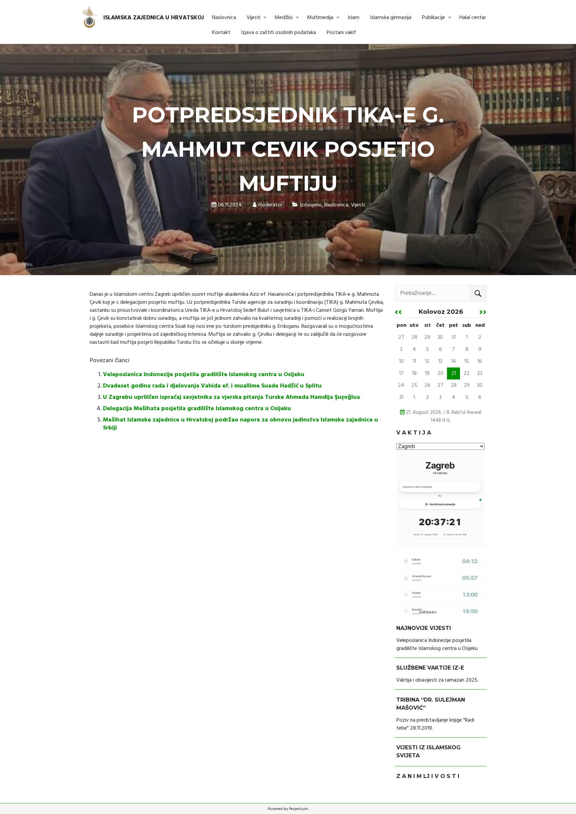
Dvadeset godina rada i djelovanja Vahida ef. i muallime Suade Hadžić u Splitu (212, 386)
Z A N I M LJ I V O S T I (427, 776)
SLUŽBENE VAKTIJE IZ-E (430, 668)
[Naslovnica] (90, 17)
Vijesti (253, 17)
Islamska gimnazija (390, 17)
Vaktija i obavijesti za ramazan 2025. (437, 680)
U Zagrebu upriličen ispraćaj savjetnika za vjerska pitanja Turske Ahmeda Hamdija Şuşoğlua (231, 397)
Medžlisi (284, 17)
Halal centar (472, 17)
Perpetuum (298, 809)
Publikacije (433, 17)
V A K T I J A (413, 433)
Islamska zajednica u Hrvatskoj (153, 18)
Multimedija (320, 17)
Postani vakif (341, 32)
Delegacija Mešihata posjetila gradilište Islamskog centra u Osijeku (197, 409)
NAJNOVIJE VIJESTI (423, 628)
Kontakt (221, 32)
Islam (353, 17)
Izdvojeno (311, 205)
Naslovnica (224, 17)
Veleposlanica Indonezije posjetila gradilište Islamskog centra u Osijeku (203, 374)
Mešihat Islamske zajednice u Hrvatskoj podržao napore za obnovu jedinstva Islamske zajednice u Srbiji (240, 424)
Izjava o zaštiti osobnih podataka (278, 32)
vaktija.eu (427, 612)
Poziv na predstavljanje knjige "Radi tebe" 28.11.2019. (435, 724)
